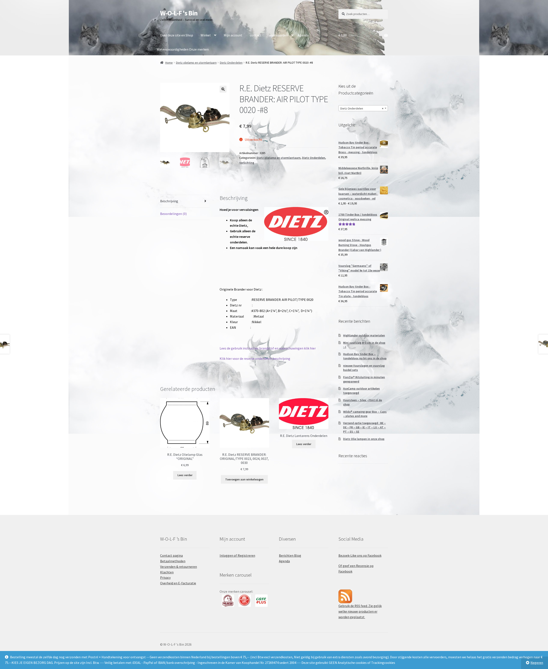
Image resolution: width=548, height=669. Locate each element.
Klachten (167, 572)
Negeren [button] (536, 662)
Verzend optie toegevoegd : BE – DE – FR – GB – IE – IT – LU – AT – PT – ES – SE (364, 427)
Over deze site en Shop (176, 35)
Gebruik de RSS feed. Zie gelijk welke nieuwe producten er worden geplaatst (360, 611)
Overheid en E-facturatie (178, 583)
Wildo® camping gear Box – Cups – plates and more (365, 414)
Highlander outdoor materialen (364, 335)
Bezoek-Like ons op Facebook (359, 555)
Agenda (303, 35)
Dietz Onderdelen (231, 62)
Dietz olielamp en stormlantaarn (196, 62)
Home (169, 62)
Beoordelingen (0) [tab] (173, 214)
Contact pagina (171, 555)
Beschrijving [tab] (169, 201)
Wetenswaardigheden (172, 49)
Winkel (206, 35)
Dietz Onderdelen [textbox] (361, 108)
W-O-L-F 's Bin (179, 13)
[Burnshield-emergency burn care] (228, 600)
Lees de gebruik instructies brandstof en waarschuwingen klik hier (268, 348)
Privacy (165, 577)
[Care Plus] (244, 600)
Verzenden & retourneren (178, 566)
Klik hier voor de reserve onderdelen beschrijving (255, 358)
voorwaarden (278, 35)
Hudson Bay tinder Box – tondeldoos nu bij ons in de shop (365, 356)
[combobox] (363, 108)
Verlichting (246, 163)
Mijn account (233, 35)
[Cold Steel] (261, 600)
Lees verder (184, 475)
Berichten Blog (290, 555)
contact (255, 35)
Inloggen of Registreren (237, 555)
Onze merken (199, 49)
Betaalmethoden (172, 561)
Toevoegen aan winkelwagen (244, 479)
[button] (223, 89)
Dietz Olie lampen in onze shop (363, 439)
